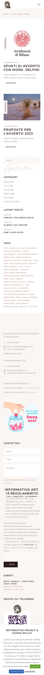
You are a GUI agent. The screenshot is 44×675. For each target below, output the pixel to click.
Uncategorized (10, 201)
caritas (25, 251)
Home (6, 14)
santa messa (9, 303)
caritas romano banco (27, 254)
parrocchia (23, 288)
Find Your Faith (13, 232)
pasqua (31, 294)
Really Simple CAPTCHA (15, 548)
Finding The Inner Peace (18, 217)
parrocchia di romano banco (16, 291)
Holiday (7, 189)
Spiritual (23, 306)
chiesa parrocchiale (12, 260)
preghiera (34, 297)
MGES (6, 278)
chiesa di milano (23, 257)
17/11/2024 (5, 43)
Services (7, 197)
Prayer (25, 297)
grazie (27, 266)
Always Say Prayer (16, 225)
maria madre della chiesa (15, 272)
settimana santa (11, 306)
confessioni (27, 260)
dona (36, 260)
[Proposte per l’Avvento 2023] (22, 107)
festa (6, 263)
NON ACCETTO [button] (16, 671)
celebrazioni (9, 257)
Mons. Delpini (16, 278)
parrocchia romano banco (15, 294)
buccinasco (32, 248)
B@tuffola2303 (12, 62)
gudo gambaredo (11, 269)
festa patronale (10, 266)
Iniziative (24, 269)
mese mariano (27, 275)
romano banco (10, 300)
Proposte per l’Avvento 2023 (18, 131)
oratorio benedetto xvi (14, 285)
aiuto (23, 248)
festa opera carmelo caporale (23, 263)
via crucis (33, 306)
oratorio (30, 282)
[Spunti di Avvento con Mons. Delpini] (22, 43)
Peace (18, 297)
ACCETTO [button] (35, 666)
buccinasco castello (12, 251)
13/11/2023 (5, 107)
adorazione (14, 248)
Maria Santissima (11, 275)
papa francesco (10, 288)
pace (27, 285)
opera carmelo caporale (14, 282)
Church (7, 185)
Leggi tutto (29, 671)
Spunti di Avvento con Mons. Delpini (22, 68)
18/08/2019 (7, 215)
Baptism (7, 182)
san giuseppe (24, 300)
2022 (6, 248)
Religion (7, 193)
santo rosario (22, 303)
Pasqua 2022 (9, 297)
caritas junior (10, 254)
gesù (21, 266)
